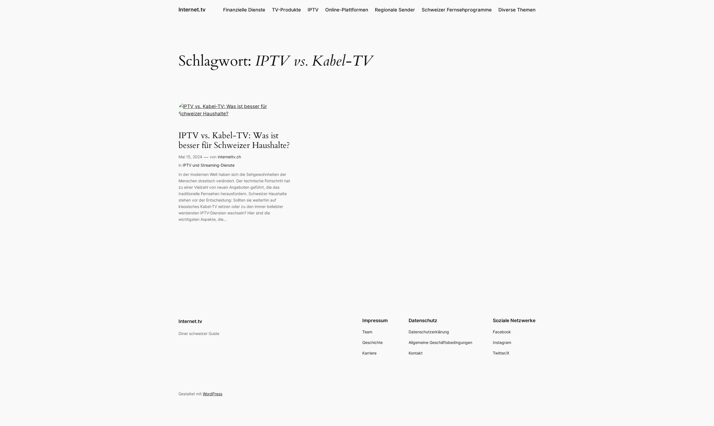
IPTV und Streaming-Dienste (209, 165)
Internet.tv (192, 9)
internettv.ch (229, 156)
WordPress (212, 393)
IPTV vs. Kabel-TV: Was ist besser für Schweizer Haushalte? (234, 141)
